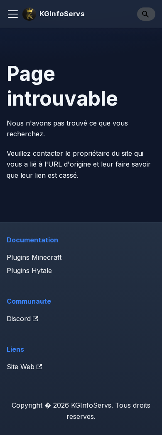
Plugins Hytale (29, 270)
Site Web (20, 366)
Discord (19, 318)
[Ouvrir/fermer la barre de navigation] (13, 14)
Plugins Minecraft (34, 257)
